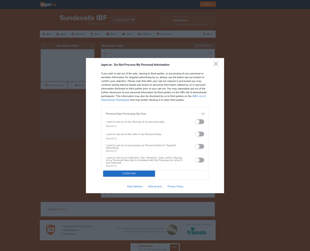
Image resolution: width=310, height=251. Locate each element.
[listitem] (155, 114)
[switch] (199, 121)
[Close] (217, 65)
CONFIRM (129, 173)
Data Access (155, 186)
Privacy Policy (175, 186)
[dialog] (155, 125)
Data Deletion (134, 186)
